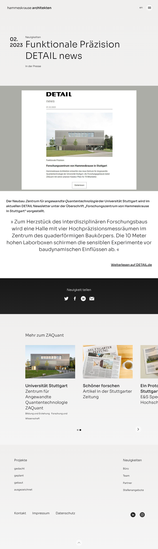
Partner (127, 483)
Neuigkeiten (33, 37)
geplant (19, 475)
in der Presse (33, 66)
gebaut (18, 482)
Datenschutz (65, 513)
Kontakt (20, 513)
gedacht (19, 468)
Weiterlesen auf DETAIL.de (131, 265)
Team (126, 475)
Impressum (41, 513)
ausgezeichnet (23, 489)
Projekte (20, 460)
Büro (126, 468)
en (141, 7)
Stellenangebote (133, 490)
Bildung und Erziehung (37, 413)
